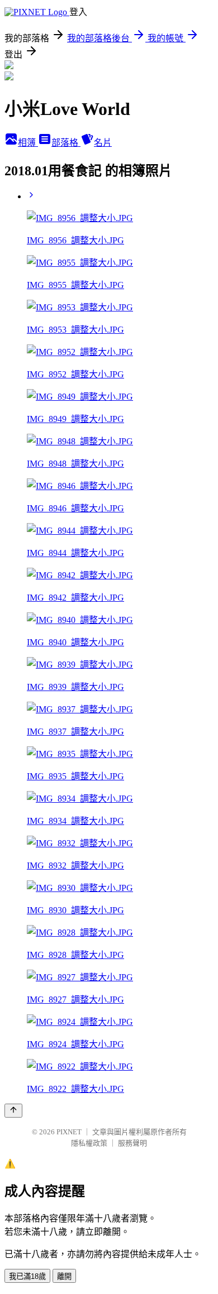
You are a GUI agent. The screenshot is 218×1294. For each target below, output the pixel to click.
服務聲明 (132, 1143)
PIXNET (69, 1132)
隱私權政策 (89, 1143)
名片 (103, 142)
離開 (64, 1276)
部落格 (65, 142)
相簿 (28, 142)
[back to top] (13, 1111)
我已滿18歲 (27, 1276)
